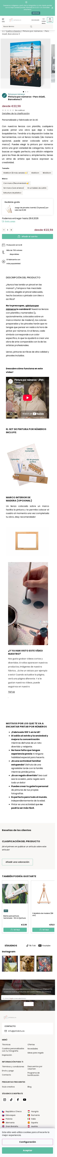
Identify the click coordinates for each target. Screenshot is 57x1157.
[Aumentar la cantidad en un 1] (11, 230)
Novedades (33, 1048)
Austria (34, 1126)
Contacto (6, 1075)
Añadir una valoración (17, 862)
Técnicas (6, 1044)
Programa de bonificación (34, 1074)
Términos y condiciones (13, 1066)
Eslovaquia (10, 1115)
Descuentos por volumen (35, 1067)
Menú (3, 21)
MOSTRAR (36, 13)
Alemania (10, 1122)
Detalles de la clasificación (16, 113)
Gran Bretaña (12, 1126)
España (34, 1122)
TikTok (11, 691)
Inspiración (7, 1055)
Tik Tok (32, 945)
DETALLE (17, 930)
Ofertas (31, 1044)
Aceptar (27, 1150)
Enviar (29, 1004)
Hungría (34, 1111)
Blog (29, 1087)
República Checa (13, 1111)
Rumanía (35, 1115)
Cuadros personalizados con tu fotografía (13, 1049)
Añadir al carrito (30, 236)
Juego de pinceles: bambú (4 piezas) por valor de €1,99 (31, 208)
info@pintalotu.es (16, 1031)
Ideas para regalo (36, 1053)
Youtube (46, 945)
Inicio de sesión (35, 20)
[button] (23, 91)
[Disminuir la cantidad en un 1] (4, 230)
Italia (33, 1119)
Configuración (27, 1141)
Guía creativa (8, 1087)
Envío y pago (10, 221)
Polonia (9, 1119)
